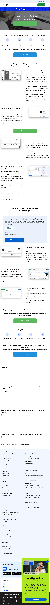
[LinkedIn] (7, 590)
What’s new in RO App (6, 546)
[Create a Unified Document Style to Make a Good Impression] (39, 274)
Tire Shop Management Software (32, 470)
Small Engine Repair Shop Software (32, 507)
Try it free (41, 4)
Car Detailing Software (30, 465)
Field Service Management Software (32, 495)
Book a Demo (25, 131)
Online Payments (5, 483)
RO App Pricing (5, 544)
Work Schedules (5, 475)
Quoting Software (5, 487)
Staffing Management (6, 473)
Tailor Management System (31, 480)
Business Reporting (6, 495)
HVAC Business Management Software (33, 497)
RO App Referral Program (7, 555)
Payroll (3, 478)
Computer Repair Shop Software (32, 453)
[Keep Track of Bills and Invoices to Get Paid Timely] (39, 171)
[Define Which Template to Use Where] (11, 293)
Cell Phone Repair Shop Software (32, 458)
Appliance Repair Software (30, 456)
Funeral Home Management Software (33, 478)
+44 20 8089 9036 (41, 1)
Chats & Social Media (6, 460)
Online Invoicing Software (7, 490)
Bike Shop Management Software (32, 485)
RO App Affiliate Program (7, 553)
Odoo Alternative (5, 539)
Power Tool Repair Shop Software (32, 502)
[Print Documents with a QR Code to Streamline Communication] (11, 251)
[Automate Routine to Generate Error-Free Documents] (39, 112)
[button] (17, 603)
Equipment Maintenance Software (32, 505)
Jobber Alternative (5, 534)
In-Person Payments (6, 485)
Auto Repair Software (29, 463)
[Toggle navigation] (47, 5)
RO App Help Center (6, 551)
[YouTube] (4, 590)
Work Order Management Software (9, 453)
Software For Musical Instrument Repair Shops (35, 487)
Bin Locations (5, 468)
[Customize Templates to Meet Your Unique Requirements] (11, 143)
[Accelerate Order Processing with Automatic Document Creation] (11, 75)
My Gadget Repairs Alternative (8, 536)
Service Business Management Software (10, 512)
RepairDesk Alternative (7, 532)
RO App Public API (6, 548)
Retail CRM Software (6, 521)
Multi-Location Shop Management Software (11, 514)
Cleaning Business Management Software (34, 475)
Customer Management (7, 458)
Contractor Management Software (9, 519)
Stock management (6, 465)
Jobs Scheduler (5, 456)
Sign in (47, 1)
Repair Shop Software (6, 517)
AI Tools (4, 526)
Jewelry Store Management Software (33, 490)
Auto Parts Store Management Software (33, 468)
